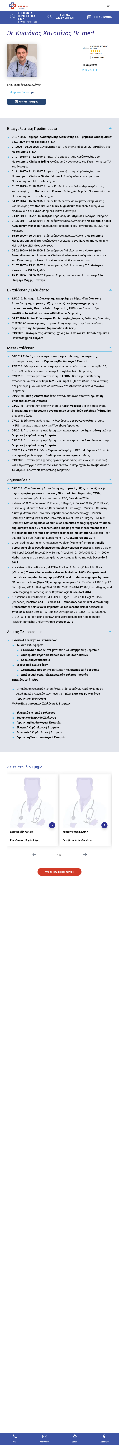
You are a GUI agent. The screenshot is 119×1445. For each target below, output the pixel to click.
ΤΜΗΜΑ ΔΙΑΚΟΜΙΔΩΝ (65, 17)
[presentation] (34, 854)
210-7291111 (90, 69)
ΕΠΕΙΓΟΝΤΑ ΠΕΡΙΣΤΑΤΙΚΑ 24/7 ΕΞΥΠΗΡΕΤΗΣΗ (27, 17)
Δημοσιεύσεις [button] (18, 480)
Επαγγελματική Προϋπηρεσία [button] (32, 128)
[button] (108, 5)
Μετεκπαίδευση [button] (20, 348)
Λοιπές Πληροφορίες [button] (24, 632)
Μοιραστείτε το (19, 92)
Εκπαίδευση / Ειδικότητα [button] (28, 290)
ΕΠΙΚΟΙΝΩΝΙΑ (103, 17)
